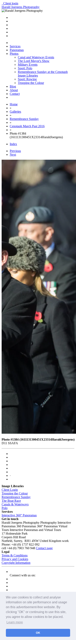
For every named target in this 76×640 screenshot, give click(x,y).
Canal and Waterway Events (36, 57)
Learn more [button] (14, 622)
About (14, 90)
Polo (4, 508)
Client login (10, 3)
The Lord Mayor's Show (33, 61)
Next (13, 154)
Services (15, 46)
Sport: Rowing (27, 79)
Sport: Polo (25, 68)
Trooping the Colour (31, 83)
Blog (13, 86)
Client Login (10, 489)
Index (13, 144)
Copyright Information (16, 562)
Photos (14, 53)
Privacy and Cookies (15, 559)
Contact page (44, 548)
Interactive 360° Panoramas (19, 515)
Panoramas (17, 50)
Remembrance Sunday (16, 497)
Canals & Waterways (15, 504)
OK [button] (38, 632)
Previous (15, 151)
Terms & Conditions (15, 555)
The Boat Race (11, 500)
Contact (15, 93)
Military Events (27, 64)
